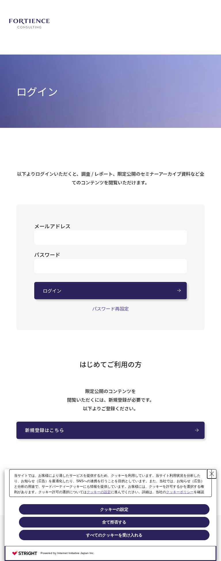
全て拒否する (114, 522)
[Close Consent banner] (211, 473)
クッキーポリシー (180, 492)
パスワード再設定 (110, 308)
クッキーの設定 (99, 492)
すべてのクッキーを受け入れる (114, 535)
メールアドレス (52, 226)
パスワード (47, 254)
